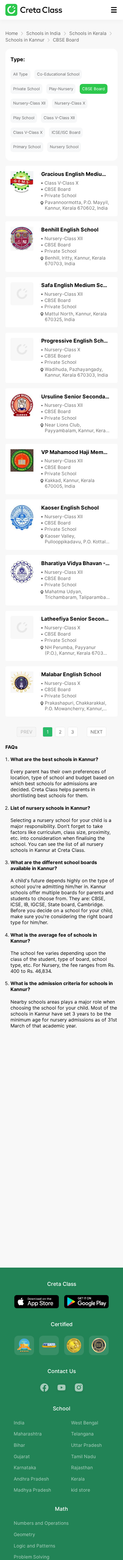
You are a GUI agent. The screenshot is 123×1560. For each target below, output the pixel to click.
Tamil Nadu (83, 1456)
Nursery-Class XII (29, 103)
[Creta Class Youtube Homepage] (62, 1387)
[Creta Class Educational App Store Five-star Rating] (24, 1345)
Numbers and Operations (41, 1523)
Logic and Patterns (34, 1546)
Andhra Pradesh (31, 1479)
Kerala (78, 1479)
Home (11, 33)
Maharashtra (28, 1434)
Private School (26, 88)
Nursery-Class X (70, 103)
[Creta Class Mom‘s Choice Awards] (74, 1345)
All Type (20, 74)
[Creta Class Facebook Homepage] (44, 1387)
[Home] (33, 10)
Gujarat (22, 1456)
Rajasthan (82, 1467)
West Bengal (84, 1423)
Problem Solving (31, 1557)
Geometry (24, 1534)
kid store (80, 1490)
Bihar (19, 1445)
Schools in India (43, 33)
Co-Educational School (58, 74)
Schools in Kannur (24, 40)
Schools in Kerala (88, 33)
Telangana (82, 1434)
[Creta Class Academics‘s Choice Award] (99, 1345)
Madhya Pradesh (32, 1490)
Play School (23, 117)
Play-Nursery (61, 88)
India (19, 1423)
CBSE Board (66, 40)
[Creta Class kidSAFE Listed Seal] (49, 1345)
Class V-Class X (27, 132)
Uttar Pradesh (86, 1445)
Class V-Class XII (59, 117)
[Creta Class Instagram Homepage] (79, 1387)
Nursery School (64, 146)
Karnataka (25, 1467)
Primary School (27, 146)
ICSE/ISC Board (66, 132)
